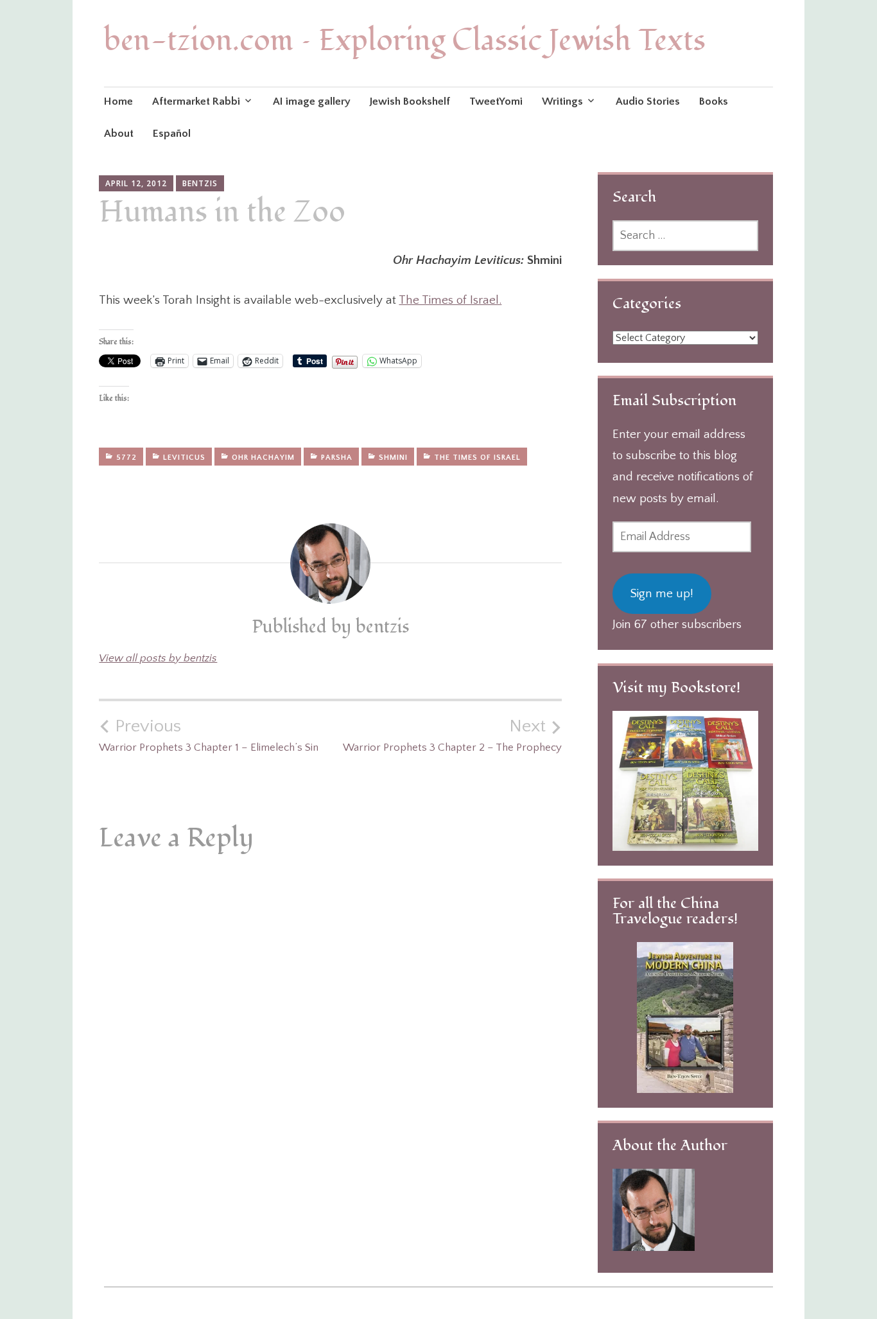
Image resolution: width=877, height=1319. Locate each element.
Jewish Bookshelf (410, 101)
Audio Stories (648, 101)
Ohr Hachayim (263, 457)
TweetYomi (496, 101)
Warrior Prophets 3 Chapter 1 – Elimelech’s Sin (208, 734)
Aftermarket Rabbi (196, 101)
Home (118, 101)
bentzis (200, 183)
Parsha (336, 457)
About (119, 133)
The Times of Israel (477, 457)
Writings (562, 101)
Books (713, 101)
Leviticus (184, 457)
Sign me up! (661, 593)
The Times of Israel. (450, 300)
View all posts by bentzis (158, 658)
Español (172, 133)
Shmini (393, 457)
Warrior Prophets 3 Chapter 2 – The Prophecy (452, 734)
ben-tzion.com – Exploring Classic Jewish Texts (405, 41)
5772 (126, 457)
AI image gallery (312, 101)
